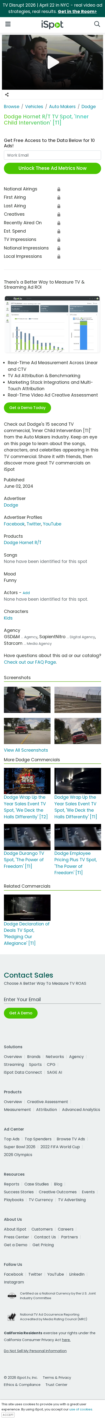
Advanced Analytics (81, 1109)
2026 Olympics (18, 1155)
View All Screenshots (26, 750)
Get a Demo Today (27, 408)
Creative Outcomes (58, 1192)
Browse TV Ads (71, 1139)
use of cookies (80, 1409)
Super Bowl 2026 (19, 1147)
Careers (66, 1229)
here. (66, 1339)
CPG (51, 1064)
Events (88, 1192)
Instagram (14, 1282)
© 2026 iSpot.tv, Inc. (21, 1377)
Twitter (34, 524)
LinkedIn (76, 1274)
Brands (34, 1056)
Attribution (46, 1109)
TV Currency (41, 1200)
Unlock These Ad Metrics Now (53, 168)
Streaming (14, 1064)
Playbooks (14, 1200)
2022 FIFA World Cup (60, 1147)
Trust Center (56, 1384)
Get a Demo (15, 1245)
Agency (76, 1056)
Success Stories (19, 1192)
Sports (35, 1064)
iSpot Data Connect (23, 1072)
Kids (8, 618)
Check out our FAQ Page (30, 662)
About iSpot (15, 1229)
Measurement (17, 1109)
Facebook (14, 524)
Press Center (16, 1237)
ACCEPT (8, 1415)
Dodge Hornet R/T (23, 543)
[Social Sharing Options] (7, 95)
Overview (13, 1056)
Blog (58, 1184)
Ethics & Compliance (22, 1384)
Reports (11, 1184)
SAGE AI (54, 1072)
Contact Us (45, 1237)
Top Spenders (38, 1139)
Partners (69, 1237)
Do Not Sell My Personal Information (35, 1350)
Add (26, 592)
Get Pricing (43, 1245)
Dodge (11, 505)
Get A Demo (20, 1013)
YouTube (52, 524)
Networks (55, 1056)
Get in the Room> (77, 11)
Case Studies (36, 1184)
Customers (42, 1229)
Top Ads (12, 1139)
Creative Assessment (47, 1102)
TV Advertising (72, 1200)
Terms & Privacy (57, 1377)
